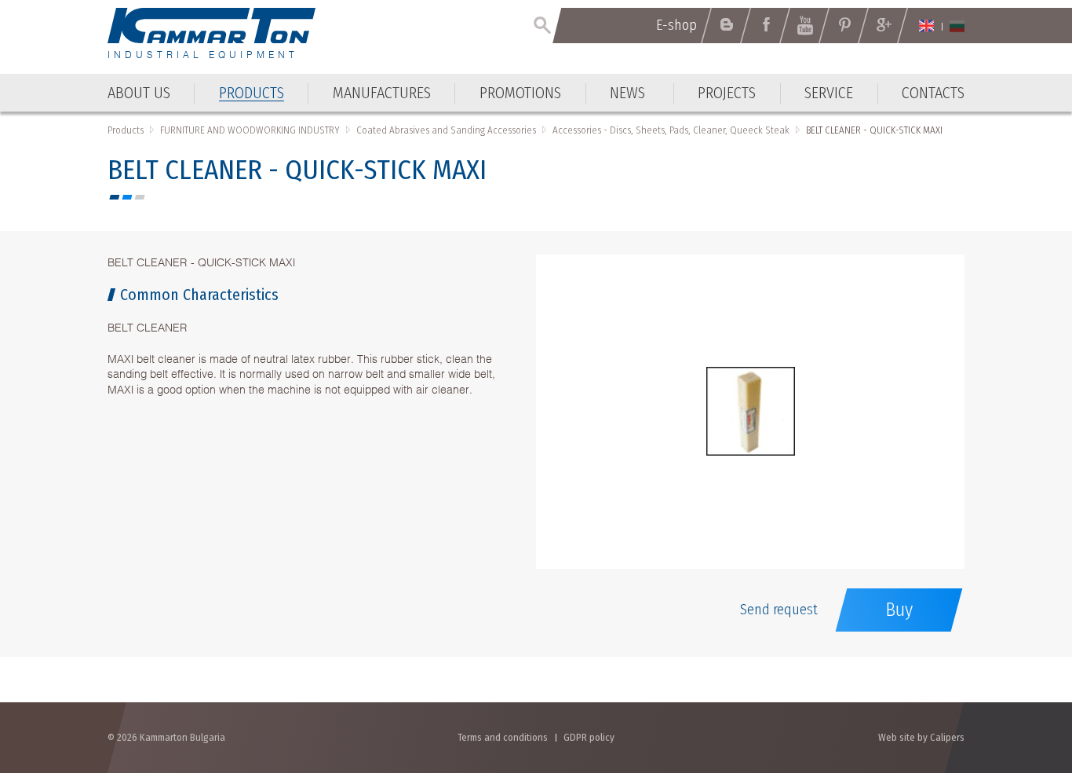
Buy (899, 610)
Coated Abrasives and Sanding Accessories (446, 130)
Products (126, 130)
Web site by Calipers (921, 737)
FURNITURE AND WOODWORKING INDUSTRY (250, 130)
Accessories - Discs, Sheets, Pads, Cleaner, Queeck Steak (670, 130)
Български (957, 26)
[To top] (1021, 676)
